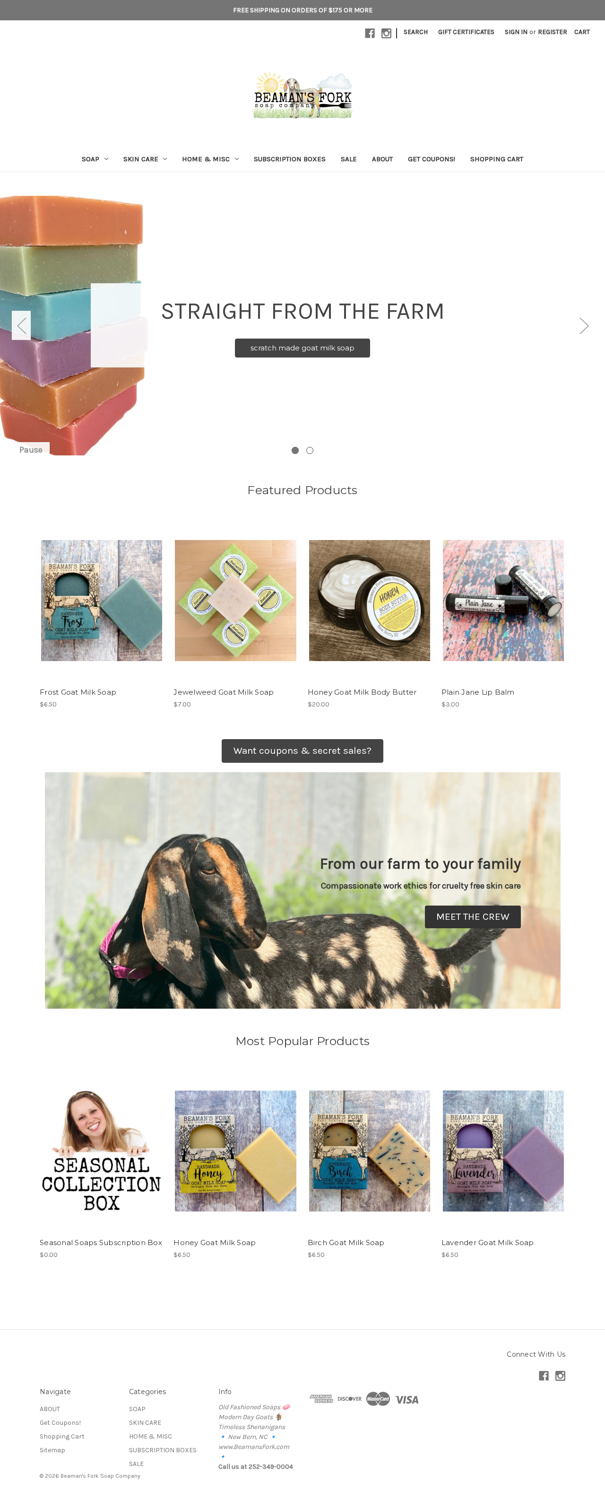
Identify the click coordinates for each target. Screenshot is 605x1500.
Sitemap (52, 1450)
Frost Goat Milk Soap (78, 692)
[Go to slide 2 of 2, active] (309, 450)
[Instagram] (386, 33)
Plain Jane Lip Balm (478, 692)
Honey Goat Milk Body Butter (362, 692)
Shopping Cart (496, 159)
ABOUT (382, 159)
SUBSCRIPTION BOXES (290, 159)
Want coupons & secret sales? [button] (302, 750)
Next (583, 325)
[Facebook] (370, 33)
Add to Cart (102, 608)
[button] (473, 917)
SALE (349, 159)
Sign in (516, 32)
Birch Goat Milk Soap (346, 1242)
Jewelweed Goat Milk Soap (223, 692)
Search (416, 32)
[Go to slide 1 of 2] (295, 450)
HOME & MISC (206, 159)
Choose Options (102, 1159)
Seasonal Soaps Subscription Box (101, 1242)
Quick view (101, 592)
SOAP (90, 159)
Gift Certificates (466, 32)
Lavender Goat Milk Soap (487, 1242)
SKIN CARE (140, 159)
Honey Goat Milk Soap (214, 1242)
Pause (31, 450)
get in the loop (302, 353)
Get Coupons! (431, 159)
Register (552, 32)
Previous (21, 325)
